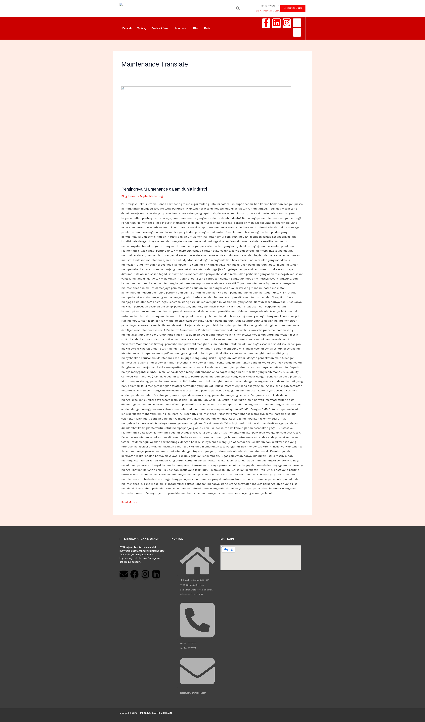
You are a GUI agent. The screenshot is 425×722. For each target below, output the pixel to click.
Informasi (180, 28)
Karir (207, 28)
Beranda (127, 28)
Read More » (129, 502)
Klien (196, 28)
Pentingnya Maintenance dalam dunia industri (164, 189)
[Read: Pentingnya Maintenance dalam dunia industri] (212, 134)
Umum (132, 196)
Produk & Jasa (159, 28)
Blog (124, 196)
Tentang (141, 28)
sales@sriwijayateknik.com (267, 11)
